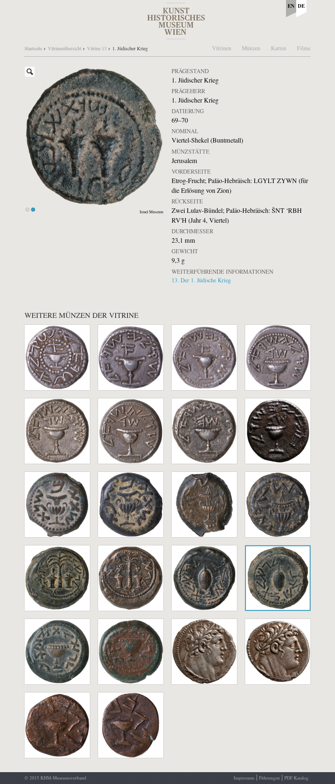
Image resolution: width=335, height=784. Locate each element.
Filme (303, 48)
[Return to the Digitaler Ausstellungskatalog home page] (176, 35)
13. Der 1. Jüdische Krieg (201, 280)
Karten (278, 48)
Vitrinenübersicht (64, 48)
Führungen (269, 778)
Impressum (244, 778)
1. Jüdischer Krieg (130, 48)
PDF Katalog (296, 778)
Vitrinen (221, 48)
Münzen (251, 48)
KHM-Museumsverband (63, 778)
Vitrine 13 (97, 48)
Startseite (33, 48)
